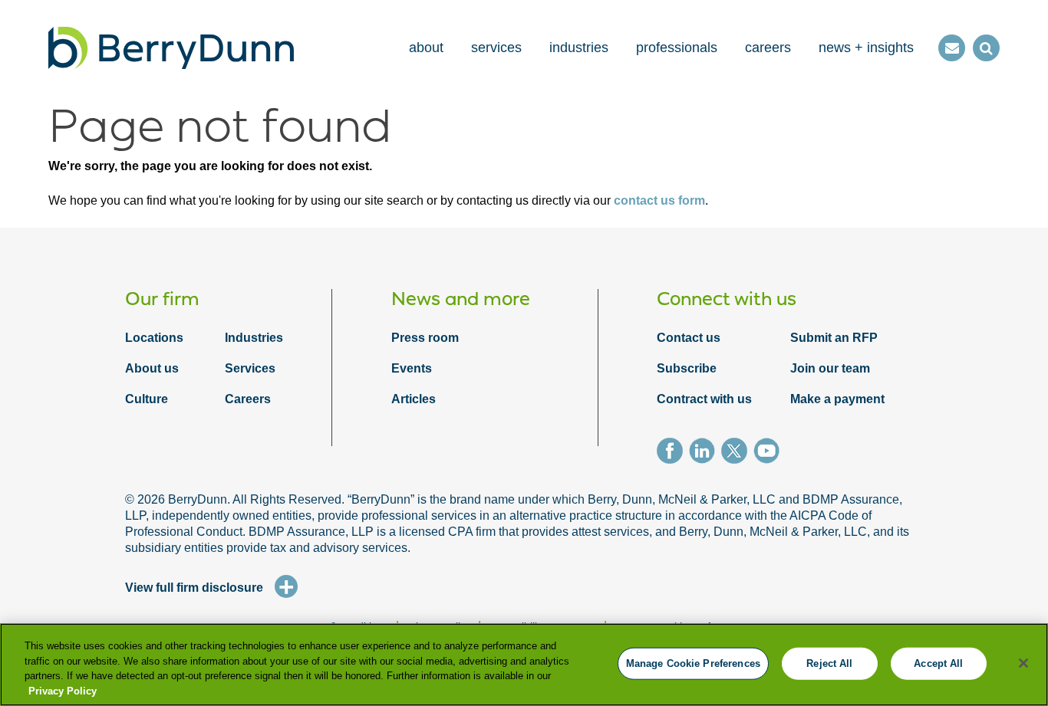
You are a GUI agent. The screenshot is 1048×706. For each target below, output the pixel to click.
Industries (254, 337)
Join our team (830, 368)
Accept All (938, 663)
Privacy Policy (62, 690)
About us (152, 368)
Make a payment (837, 399)
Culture (146, 399)
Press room (425, 337)
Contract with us (704, 399)
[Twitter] (737, 453)
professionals (676, 47)
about (426, 47)
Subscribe (687, 368)
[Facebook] (673, 453)
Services (250, 368)
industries (578, 47)
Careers (248, 399)
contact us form (659, 200)
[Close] (1023, 663)
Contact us (688, 337)
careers (768, 47)
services (496, 47)
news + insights (866, 47)
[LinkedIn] (705, 453)
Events (411, 368)
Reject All (829, 663)
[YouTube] (769, 453)
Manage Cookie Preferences (693, 663)
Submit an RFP (834, 337)
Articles (413, 399)
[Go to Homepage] (171, 48)
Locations (154, 337)
